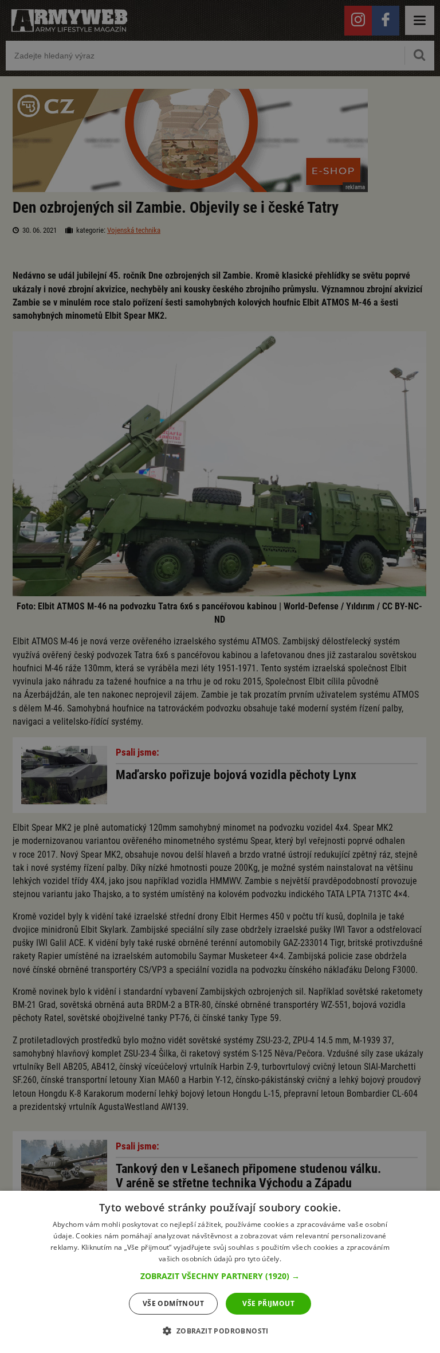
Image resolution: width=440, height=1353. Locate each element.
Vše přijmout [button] (268, 1303)
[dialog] (220, 1272)
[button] (220, 1276)
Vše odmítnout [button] (173, 1303)
